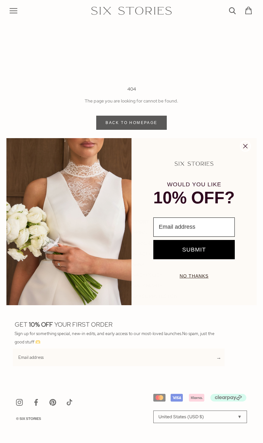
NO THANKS (194, 276)
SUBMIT (194, 249)
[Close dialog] (245, 146)
